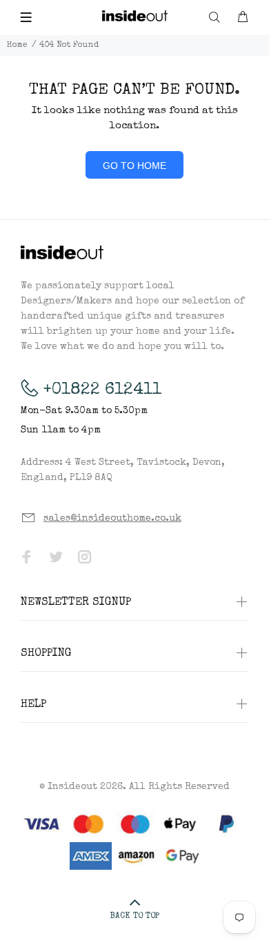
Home (17, 45)
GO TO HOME (134, 165)
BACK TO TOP (134, 917)
